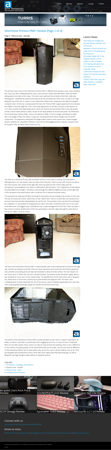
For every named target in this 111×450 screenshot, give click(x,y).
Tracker (101, 4)
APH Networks (14, 9)
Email (39, 424)
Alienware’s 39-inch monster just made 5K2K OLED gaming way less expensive (94, 51)
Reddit (33, 424)
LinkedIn (27, 424)
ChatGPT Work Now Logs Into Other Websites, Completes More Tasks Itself (94, 82)
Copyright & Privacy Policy (41, 433)
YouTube (8, 424)
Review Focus (66, 433)
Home (59, 4)
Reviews (69, 4)
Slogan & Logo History (81, 433)
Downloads (56, 433)
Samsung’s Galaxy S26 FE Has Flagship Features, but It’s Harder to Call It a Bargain (93, 58)
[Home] (8, 4)
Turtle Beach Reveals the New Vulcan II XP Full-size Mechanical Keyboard (94, 74)
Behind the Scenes (11, 433)
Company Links (24, 433)
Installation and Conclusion (15, 372)
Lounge (90, 4)
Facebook (16, 424)
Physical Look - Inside (13, 370)
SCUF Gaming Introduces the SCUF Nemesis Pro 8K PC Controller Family (93, 66)
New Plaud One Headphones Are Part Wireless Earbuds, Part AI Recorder (94, 43)
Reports (80, 4)
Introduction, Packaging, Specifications (19, 365)
